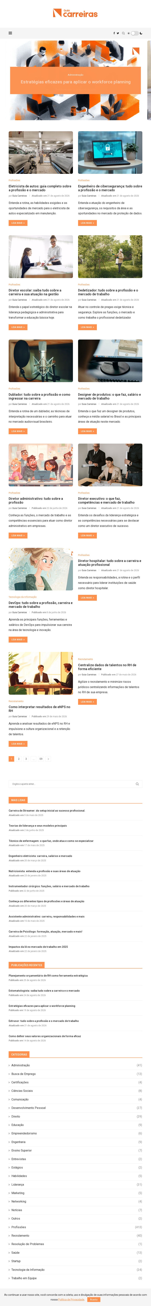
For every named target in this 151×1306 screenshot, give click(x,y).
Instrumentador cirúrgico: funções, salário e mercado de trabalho (49, 886)
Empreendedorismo (76, 1133)
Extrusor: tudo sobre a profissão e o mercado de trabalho (44, 1021)
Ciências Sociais (76, 1091)
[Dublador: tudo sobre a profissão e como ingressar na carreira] (41, 361)
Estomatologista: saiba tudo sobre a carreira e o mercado (44, 990)
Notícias (76, 1210)
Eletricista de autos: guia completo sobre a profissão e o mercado (40, 188)
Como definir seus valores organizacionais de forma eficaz (45, 1036)
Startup (76, 1261)
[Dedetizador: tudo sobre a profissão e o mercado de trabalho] (110, 256)
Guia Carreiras (19, 196)
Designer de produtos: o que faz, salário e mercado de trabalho (109, 396)
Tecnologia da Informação (76, 1269)
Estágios (76, 1167)
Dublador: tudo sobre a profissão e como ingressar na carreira (39, 396)
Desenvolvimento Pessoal (76, 1108)
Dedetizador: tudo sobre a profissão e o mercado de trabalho (108, 292)
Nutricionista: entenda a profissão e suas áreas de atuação (44, 871)
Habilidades (76, 1176)
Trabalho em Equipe (76, 1278)
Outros (76, 1218)
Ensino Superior (76, 1150)
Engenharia (76, 1142)
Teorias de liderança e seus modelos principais (38, 825)
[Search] (123, 33)
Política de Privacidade (71, 1299)
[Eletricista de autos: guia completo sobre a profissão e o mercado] (41, 152)
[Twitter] (118, 33)
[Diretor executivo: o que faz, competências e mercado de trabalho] (110, 465)
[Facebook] (114, 33)
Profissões (76, 1227)
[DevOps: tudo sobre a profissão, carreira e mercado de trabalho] (41, 569)
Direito (76, 1116)
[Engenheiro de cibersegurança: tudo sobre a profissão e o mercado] (110, 152)
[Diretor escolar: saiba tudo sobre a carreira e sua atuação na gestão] (41, 256)
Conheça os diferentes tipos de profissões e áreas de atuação (46, 901)
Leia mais (16, 223)
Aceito (94, 1299)
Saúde (76, 1252)
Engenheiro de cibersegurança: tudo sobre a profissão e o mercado (110, 188)
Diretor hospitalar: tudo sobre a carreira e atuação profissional (109, 563)
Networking (76, 1201)
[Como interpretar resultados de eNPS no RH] (41, 673)
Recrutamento (76, 1235)
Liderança (76, 1184)
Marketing (76, 1193)
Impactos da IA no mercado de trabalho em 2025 (38, 946)
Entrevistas (76, 1159)
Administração (76, 1065)
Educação (76, 1125)
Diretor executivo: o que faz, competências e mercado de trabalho (106, 500)
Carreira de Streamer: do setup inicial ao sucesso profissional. (47, 810)
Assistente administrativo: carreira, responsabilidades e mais (47, 916)
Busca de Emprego (76, 1074)
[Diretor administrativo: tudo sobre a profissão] (41, 465)
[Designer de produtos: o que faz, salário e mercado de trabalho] (110, 361)
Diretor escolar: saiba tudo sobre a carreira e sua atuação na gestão (35, 292)
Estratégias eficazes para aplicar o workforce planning (76, 80)
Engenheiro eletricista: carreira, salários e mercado (40, 856)
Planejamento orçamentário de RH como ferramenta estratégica (48, 975)
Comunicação (76, 1099)
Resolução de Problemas (76, 1244)
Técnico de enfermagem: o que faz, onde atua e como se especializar (51, 840)
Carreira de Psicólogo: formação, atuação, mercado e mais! (45, 931)
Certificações (76, 1082)
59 (40, 758)
